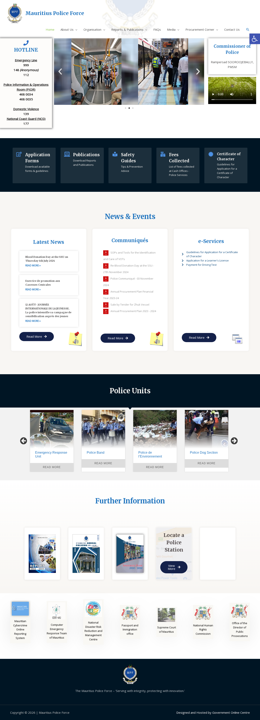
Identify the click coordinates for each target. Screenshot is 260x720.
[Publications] (67, 154)
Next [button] (234, 441)
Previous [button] (24, 441)
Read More (52, 463)
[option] (52, 441)
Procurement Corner (199, 29)
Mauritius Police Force (54, 13)
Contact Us (232, 29)
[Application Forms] (19, 154)
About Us (67, 29)
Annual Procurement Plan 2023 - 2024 (133, 311)
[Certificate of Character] (210, 154)
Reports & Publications (127, 29)
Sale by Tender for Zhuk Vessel (129, 304)
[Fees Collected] (162, 154)
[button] (60, 71)
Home (50, 29)
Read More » (33, 265)
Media (171, 29)
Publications (86, 154)
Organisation (92, 29)
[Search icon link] (248, 29)
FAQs (157, 29)
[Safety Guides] (115, 154)
